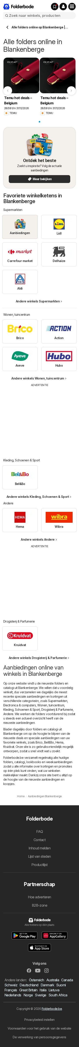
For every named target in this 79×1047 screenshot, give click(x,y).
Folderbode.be (52, 1009)
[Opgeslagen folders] (54, 6)
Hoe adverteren (39, 897)
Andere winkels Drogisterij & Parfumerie (38, 658)
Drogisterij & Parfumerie (57, 709)
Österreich (36, 980)
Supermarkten (57, 701)
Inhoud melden (39, 848)
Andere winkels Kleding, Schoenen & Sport (38, 496)
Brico (39, 742)
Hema (59, 742)
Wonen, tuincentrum (50, 705)
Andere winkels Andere (37, 539)
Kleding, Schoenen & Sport (21, 709)
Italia (43, 990)
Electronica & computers (19, 705)
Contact (39, 840)
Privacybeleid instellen (39, 1019)
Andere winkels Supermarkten (38, 301)
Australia (52, 980)
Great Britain (28, 990)
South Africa (57, 995)
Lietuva (53, 990)
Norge (28, 995)
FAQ (39, 831)
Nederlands (12, 995)
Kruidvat (8, 747)
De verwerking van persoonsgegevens (39, 1037)
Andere (8, 714)
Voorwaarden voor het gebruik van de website (39, 1028)
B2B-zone (39, 905)
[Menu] (72, 6)
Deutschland (29, 985)
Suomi (61, 985)
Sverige (40, 995)
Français (10, 990)
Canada (67, 980)
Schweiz (10, 985)
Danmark (47, 985)
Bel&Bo (49, 742)
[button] (63, 6)
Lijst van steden (39, 856)
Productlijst (39, 864)
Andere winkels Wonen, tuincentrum (37, 378)
